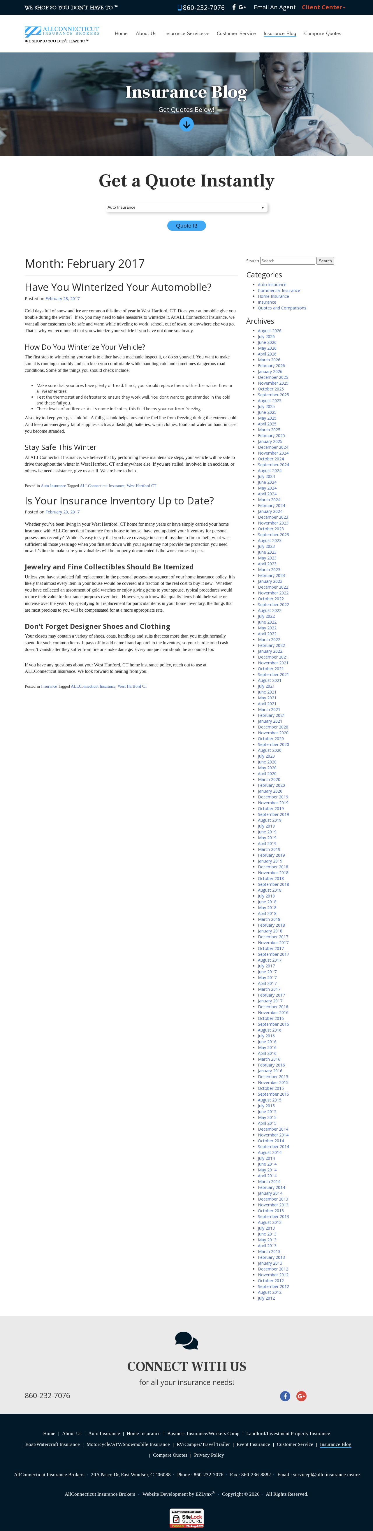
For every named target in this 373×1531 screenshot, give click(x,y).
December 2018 (273, 867)
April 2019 (267, 843)
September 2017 (273, 954)
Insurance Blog (280, 33)
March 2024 (269, 499)
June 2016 (267, 1041)
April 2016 (267, 1053)
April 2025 (267, 424)
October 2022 (271, 598)
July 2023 (266, 546)
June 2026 (267, 342)
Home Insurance (273, 296)
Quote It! (186, 226)
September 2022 (273, 604)
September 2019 (273, 814)
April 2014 (267, 1175)
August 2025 (269, 400)
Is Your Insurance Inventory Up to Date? (119, 500)
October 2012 (271, 1280)
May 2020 (267, 767)
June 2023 (267, 552)
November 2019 (273, 802)
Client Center (322, 7)
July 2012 (266, 1298)
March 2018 (269, 919)
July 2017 (266, 966)
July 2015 (266, 1105)
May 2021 (267, 698)
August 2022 (269, 610)
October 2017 (271, 948)
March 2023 (269, 569)
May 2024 (267, 488)
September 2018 (273, 884)
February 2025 (271, 435)
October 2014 (271, 1140)
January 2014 (270, 1193)
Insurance (49, 686)
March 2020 (269, 779)
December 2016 (273, 1006)
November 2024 (273, 453)
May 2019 (267, 837)
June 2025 (267, 412)
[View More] (186, 126)
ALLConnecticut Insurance (102, 486)
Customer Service (236, 33)
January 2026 (270, 371)
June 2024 (267, 482)
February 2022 (271, 645)
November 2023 (273, 523)
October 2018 (271, 878)
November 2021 (273, 663)
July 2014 (266, 1158)
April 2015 (267, 1123)
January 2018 (270, 931)
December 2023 (273, 517)
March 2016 (269, 1059)
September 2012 (273, 1286)
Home (121, 33)
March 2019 (269, 849)
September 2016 (273, 1024)
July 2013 (266, 1228)
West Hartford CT (141, 486)
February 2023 (271, 575)
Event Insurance (253, 1444)
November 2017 (273, 942)
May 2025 (267, 418)
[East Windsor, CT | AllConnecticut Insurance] (62, 26)
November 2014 (273, 1135)
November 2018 (273, 872)
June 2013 (267, 1234)
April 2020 (267, 773)
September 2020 (273, 744)
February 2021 (271, 715)
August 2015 (269, 1100)
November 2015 (273, 1082)
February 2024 (271, 505)
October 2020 (271, 738)
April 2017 (267, 983)
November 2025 (273, 383)
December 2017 (273, 936)
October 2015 (271, 1088)
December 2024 (273, 447)
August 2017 (269, 960)
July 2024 (266, 476)
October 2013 (271, 1210)
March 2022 (269, 639)
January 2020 (270, 791)
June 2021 (267, 692)
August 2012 (269, 1292)
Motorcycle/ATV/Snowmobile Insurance (128, 1444)
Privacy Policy (209, 1455)
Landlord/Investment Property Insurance (288, 1433)
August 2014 (269, 1152)
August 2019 (269, 820)
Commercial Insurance (279, 290)
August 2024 (269, 470)
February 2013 (271, 1257)
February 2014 (271, 1187)
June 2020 (267, 762)
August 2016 (269, 1030)
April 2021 (267, 703)
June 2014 (267, 1164)
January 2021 (270, 721)
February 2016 (271, 1065)
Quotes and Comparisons (282, 308)
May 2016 (267, 1047)
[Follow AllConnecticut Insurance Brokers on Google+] (242, 7)
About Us (146, 33)
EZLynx (204, 1494)
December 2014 (273, 1129)
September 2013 (273, 1216)
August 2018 (269, 890)
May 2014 (267, 1170)
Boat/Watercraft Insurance (52, 1444)
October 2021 (271, 668)
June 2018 (267, 901)
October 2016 (271, 1018)
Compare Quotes (322, 33)
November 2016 (273, 1012)
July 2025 (266, 406)
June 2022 (267, 622)
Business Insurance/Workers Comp (203, 1433)
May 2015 (267, 1117)
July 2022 (266, 616)
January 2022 (270, 651)
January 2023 (270, 581)
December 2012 (273, 1269)
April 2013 (267, 1245)
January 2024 (270, 511)
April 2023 (267, 563)
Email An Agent (274, 7)
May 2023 (267, 558)
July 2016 (266, 1036)
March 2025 (269, 429)
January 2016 (270, 1071)
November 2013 (273, 1205)
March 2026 (269, 359)
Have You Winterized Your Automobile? (118, 287)
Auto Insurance (53, 486)
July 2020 (266, 756)
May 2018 (267, 907)
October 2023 (271, 529)
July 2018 (266, 896)
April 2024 (267, 494)
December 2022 (273, 587)
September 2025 (273, 394)
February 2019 (271, 855)
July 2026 (266, 336)
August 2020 (269, 750)
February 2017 (271, 995)
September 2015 (273, 1094)
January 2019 (270, 861)
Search (252, 260)
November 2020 (273, 732)
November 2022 (273, 593)
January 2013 (270, 1263)
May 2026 (267, 348)
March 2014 (269, 1181)
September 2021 (273, 674)
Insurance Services (185, 33)
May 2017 (267, 977)
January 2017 (270, 1001)
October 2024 (271, 459)
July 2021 (266, 686)
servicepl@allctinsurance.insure (326, 1474)
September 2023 (273, 534)
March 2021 (269, 709)
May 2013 (267, 1240)
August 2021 (269, 680)
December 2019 (273, 797)
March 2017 (269, 989)
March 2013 (269, 1251)
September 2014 (273, 1146)
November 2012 (273, 1274)
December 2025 (273, 377)
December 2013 (273, 1199)
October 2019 (271, 808)
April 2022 (267, 633)
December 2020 (273, 727)
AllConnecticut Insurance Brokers (100, 1494)
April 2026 (267, 354)
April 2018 (267, 913)
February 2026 (271, 365)
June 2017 (267, 971)
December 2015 (273, 1076)
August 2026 (269, 330)
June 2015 (267, 1111)
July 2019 (266, 826)
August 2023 (269, 540)
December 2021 (273, 657)
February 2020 (271, 785)
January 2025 (270, 441)
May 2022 (267, 628)
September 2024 (273, 464)
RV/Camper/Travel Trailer (203, 1444)
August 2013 (269, 1222)
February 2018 (271, 925)
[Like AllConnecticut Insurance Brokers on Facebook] (234, 7)
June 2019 (267, 832)
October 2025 (271, 389)
